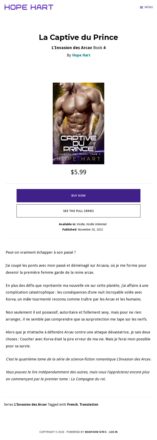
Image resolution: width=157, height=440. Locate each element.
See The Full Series (78, 211)
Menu (149, 7)
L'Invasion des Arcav (30, 404)
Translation (89, 404)
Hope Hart (81, 55)
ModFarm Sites (96, 432)
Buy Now (78, 195)
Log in (113, 432)
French (72, 404)
